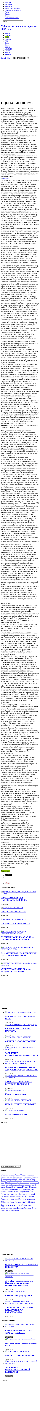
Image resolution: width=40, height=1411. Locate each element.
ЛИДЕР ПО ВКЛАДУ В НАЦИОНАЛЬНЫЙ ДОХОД (14, 899)
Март (7, 37)
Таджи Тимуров (15, 1202)
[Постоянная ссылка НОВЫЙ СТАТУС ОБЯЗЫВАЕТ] (18, 1100)
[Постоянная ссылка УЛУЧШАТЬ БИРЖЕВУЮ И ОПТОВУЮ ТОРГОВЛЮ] (22, 1078)
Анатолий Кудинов (12, 1177)
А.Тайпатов (12, 1175)
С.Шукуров (5, 1202)
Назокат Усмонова (9, 1189)
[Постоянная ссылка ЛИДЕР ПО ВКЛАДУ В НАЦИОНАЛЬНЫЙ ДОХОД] (20, 893)
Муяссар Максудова (26, 1185)
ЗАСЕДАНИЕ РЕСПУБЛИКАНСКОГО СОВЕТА (21, 1054)
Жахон (7, 1183)
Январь (7, 33)
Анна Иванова (32, 1177)
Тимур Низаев (28, 1201)
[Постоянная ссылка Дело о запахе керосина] (14, 1110)
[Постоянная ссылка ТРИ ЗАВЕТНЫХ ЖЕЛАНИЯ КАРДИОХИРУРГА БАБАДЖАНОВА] (22, 1303)
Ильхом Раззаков (24, 1183)
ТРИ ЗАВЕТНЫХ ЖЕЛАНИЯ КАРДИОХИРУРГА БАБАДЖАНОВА (19, 1309)
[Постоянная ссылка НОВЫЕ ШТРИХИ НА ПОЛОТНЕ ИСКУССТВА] (22, 1260)
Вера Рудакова (17, 1179)
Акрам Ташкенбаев (22, 1175)
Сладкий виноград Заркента (18, 1295)
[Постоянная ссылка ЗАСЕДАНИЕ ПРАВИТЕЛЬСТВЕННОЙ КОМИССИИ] (22, 1363)
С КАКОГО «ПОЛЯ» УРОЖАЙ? (20, 1041)
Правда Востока (18, 1199)
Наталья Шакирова (19, 1194)
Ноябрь (7, 52)
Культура (8, 6)
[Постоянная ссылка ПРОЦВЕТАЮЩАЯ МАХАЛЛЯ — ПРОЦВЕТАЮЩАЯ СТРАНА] (20, 933)
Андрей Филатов (22, 1177)
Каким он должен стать (16, 1094)
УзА (21, 1205)
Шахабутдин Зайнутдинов (9, 1208)
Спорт (7, 14)
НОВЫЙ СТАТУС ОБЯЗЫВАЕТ (20, 1104)
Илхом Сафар (15, 1183)
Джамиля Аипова (28, 1181)
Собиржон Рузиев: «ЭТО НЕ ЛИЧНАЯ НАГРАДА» (18, 1331)
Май (6, 41)
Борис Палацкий (6, 1179)
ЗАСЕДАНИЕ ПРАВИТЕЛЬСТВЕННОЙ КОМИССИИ (17, 1369)
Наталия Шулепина (7, 1191)
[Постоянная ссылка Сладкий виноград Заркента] (16, 1291)
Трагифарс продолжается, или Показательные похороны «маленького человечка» (19, 1283)
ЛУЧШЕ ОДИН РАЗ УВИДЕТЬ (20, 1355)
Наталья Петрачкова (21, 1191)
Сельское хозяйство (12, 18)
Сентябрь (8, 49)
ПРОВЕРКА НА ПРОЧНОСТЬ (15, 923)
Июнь (7, 43)
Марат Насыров (12, 1185)
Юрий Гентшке (24, 1208)
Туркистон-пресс (9, 1205)
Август (7, 47)
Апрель (8, 39)
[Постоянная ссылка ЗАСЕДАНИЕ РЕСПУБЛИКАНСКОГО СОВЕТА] (22, 1049)
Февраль (8, 35)
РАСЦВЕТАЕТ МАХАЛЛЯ (13, 912)
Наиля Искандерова (25, 1189)
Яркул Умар (14, 1210)
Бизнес (7, 16)
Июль (7, 45)
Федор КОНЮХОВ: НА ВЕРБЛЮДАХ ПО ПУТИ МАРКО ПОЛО (19, 954)
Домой (3, 58)
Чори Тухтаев (27, 1205)
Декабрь (8, 54)
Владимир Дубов (29, 1179)
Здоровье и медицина (13, 10)
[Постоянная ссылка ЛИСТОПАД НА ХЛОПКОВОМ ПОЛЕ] (20, 1012)
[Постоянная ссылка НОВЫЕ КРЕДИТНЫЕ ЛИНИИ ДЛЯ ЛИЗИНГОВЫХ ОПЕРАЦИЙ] (22, 1063)
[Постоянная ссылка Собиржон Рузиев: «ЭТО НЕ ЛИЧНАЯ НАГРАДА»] (22, 1326)
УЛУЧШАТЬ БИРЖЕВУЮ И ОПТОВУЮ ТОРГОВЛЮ (18, 1083)
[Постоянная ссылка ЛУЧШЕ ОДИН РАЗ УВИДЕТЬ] (17, 1351)
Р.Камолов (31, 1199)
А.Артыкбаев (4, 1175)
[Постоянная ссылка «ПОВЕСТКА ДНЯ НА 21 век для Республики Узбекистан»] (20, 965)
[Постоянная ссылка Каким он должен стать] (14, 1090)
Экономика (9, 4)
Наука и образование (12, 8)
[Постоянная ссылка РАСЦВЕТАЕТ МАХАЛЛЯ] (12, 908)
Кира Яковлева (34, 1183)
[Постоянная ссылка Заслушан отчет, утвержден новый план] (20, 1339)
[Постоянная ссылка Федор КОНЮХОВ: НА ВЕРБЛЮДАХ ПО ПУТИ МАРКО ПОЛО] (20, 949)
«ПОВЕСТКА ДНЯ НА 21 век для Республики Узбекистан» (17, 970)
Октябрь (8, 50)
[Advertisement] (20, 79)
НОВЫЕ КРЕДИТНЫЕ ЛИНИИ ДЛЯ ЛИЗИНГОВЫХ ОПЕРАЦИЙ (21, 1068)
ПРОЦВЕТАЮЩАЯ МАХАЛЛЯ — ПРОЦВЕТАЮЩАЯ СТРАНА (17, 938)
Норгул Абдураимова (15, 1196)
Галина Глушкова (16, 1181)
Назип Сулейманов (13, 1187)
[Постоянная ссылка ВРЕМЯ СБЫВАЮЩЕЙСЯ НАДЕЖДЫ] (21, 1025)
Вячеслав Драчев (5, 1181)
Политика (8, 2)
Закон (7, 12)
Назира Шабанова (29, 1187)
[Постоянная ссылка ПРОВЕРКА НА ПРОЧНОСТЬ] (13, 919)
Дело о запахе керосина (16, 1114)
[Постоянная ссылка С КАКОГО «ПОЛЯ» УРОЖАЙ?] (18, 1037)
